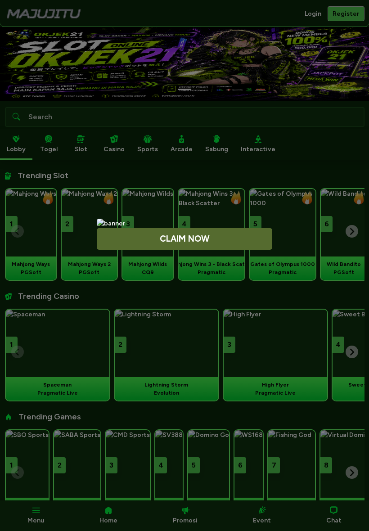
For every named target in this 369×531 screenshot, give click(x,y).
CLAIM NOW (185, 239)
